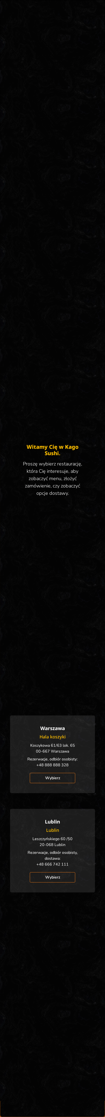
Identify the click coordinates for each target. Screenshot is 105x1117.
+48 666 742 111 (52, 864)
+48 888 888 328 (52, 765)
